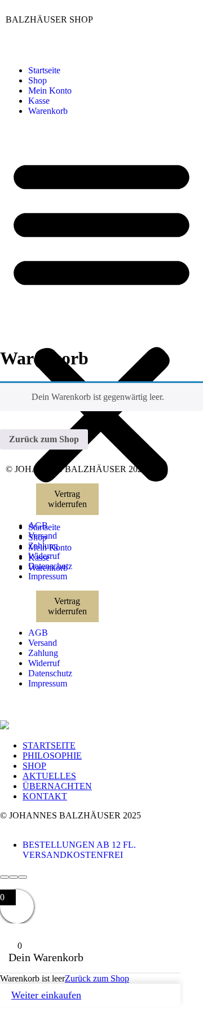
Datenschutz (50, 566)
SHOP (34, 766)
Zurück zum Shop (44, 439)
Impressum (47, 576)
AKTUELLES (49, 776)
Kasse (39, 100)
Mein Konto (50, 90)
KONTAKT (45, 796)
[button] (101, 319)
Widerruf (44, 556)
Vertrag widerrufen (67, 499)
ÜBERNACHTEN (57, 786)
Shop (37, 80)
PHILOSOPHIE (52, 755)
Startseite (44, 70)
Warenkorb (48, 111)
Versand (42, 535)
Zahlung (43, 546)
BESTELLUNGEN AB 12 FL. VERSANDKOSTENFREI (79, 850)
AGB (38, 525)
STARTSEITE (49, 745)
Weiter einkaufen (46, 995)
